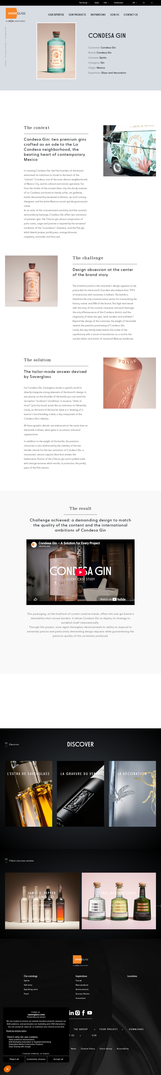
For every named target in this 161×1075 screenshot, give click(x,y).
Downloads (118, 3)
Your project (109, 1029)
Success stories (6, 49)
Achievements (82, 990)
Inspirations (98, 15)
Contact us (131, 15)
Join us (114, 15)
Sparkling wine (31, 990)
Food (26, 994)
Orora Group (106, 1049)
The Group (83, 3)
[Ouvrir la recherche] (144, 3)
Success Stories (83, 994)
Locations (132, 976)
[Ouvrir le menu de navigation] (151, 3)
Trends (79, 981)
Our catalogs (30, 976)
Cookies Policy (88, 1049)
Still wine (28, 985)
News (97, 3)
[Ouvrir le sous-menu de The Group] (89, 3)
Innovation (81, 998)
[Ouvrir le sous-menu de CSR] (108, 3)
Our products (77, 15)
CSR (105, 3)
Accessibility (123, 1049)
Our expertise (56, 15)
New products (82, 985)
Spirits (27, 981)
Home (6, 63)
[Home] (15, 15)
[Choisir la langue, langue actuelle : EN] (137, 3)
